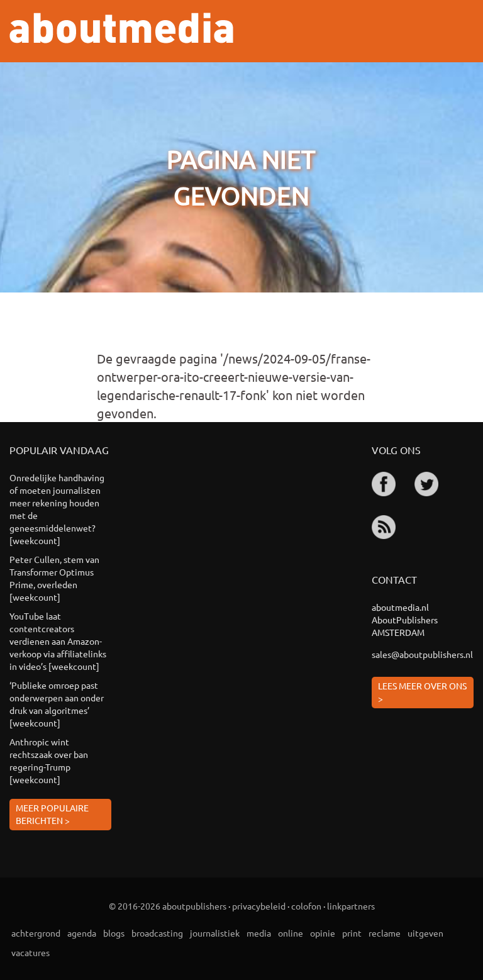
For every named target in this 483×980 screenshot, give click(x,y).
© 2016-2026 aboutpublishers (167, 905)
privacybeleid (259, 905)
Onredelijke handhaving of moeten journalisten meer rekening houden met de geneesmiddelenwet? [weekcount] (56, 509)
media (259, 932)
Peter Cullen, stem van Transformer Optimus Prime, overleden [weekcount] (54, 578)
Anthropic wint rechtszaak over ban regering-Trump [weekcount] (48, 760)
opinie (322, 932)
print (352, 932)
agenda (81, 932)
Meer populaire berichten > (52, 814)
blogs (114, 932)
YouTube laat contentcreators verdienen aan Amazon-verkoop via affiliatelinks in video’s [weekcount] (57, 641)
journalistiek (215, 932)
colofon (306, 905)
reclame (385, 932)
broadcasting (157, 932)
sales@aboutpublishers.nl (422, 654)
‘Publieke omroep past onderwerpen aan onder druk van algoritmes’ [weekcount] (56, 703)
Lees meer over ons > (422, 692)
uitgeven (425, 932)
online (290, 932)
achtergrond (35, 932)
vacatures (30, 952)
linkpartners (351, 905)
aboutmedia (121, 28)
